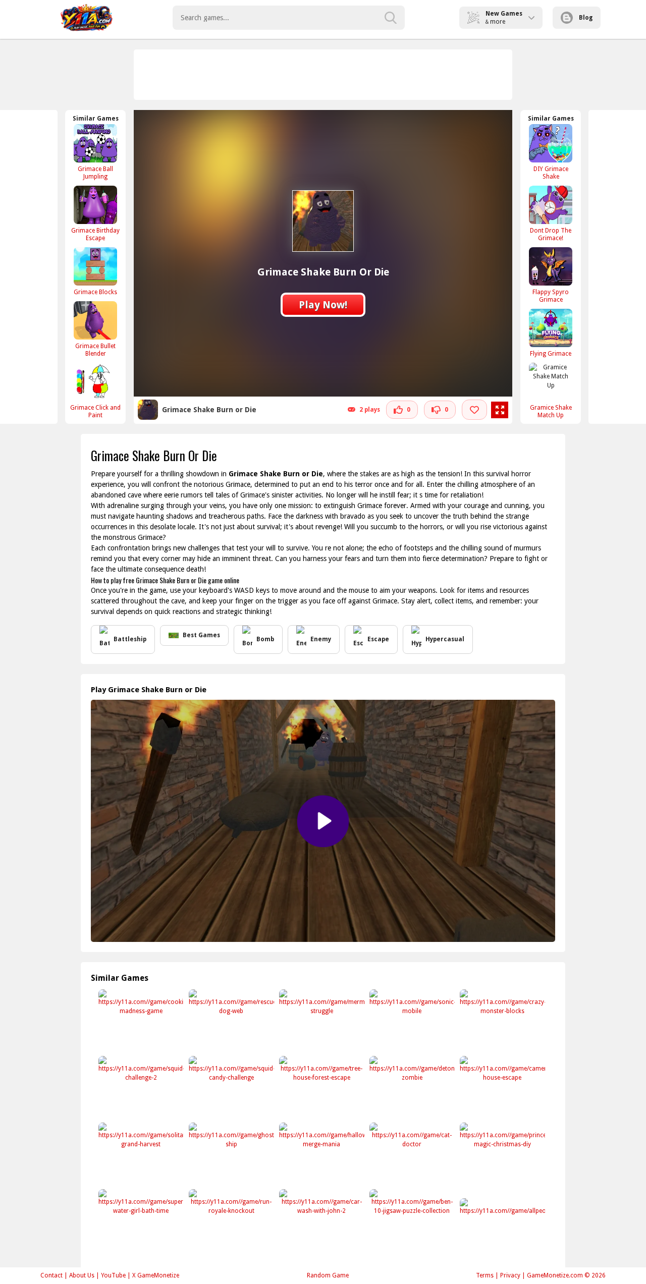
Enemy (320, 639)
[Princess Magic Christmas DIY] (501, 1154)
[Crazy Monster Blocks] (501, 1020)
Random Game (328, 1275)
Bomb (265, 639)
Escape (378, 639)
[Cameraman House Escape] (501, 1087)
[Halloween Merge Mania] (320, 1154)
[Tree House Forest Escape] (320, 1087)
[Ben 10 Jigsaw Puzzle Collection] (411, 1220)
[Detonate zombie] (411, 1087)
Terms (485, 1275)
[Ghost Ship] (230, 1154)
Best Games (201, 635)
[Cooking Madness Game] (140, 1020)
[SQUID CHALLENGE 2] (140, 1087)
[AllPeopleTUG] (501, 1229)
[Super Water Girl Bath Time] (140, 1220)
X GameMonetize (155, 1275)
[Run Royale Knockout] (230, 1220)
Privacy (510, 1275)
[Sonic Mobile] (411, 1020)
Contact (51, 1275)
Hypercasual (444, 639)
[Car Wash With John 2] (320, 1220)
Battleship (130, 639)
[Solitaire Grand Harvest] (140, 1154)
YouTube (113, 1275)
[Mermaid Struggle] (320, 1020)
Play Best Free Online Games (86, 17)
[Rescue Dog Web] (230, 1020)
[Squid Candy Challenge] (230, 1087)
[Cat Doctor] (411, 1154)
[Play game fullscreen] (499, 410)
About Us (81, 1275)
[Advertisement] (323, 74)
